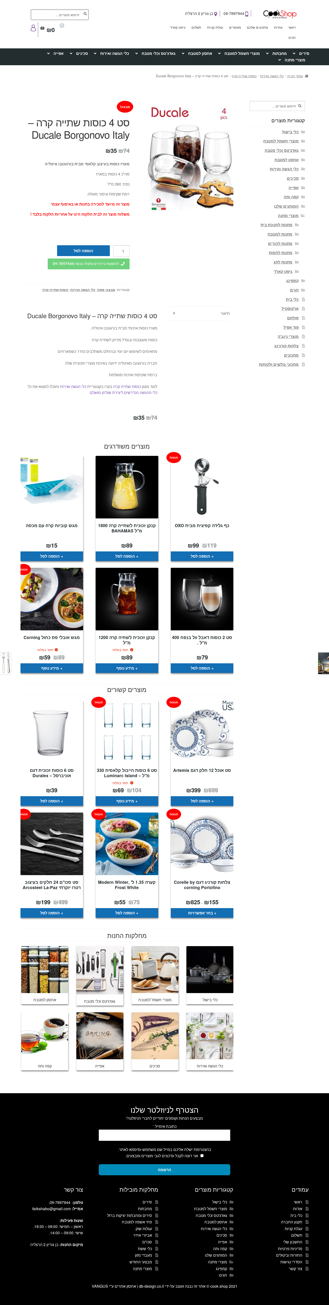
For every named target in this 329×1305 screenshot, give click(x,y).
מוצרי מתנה (295, 60)
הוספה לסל (83, 250)
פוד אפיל (291, 327)
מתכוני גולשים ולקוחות (279, 364)
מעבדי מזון (143, 1255)
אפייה (58, 53)
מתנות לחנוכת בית (276, 224)
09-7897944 (234, 13)
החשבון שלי (292, 1242)
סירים (304, 53)
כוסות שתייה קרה (244, 75)
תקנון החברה (291, 1222)
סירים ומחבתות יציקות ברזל (129, 1215)
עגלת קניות (215, 27)
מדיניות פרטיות (290, 1248)
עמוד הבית (295, 75)
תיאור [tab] (225, 313)
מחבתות (279, 53)
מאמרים (235, 27)
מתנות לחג (283, 262)
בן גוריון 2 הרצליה (199, 13)
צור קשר (295, 1268)
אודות (278, 27)
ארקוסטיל (290, 308)
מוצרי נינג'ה (288, 336)
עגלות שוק (144, 1228)
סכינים (82, 53)
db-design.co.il (152, 1286)
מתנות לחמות (280, 252)
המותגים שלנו (286, 206)
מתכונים (291, 355)
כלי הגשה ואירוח (114, 53)
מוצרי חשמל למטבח (242, 53)
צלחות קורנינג (286, 346)
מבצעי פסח (106, 289)
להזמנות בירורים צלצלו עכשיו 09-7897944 (86, 264)
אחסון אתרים (125, 1286)
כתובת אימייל (165, 1126)
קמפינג (292, 280)
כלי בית (292, 299)
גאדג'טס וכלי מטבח (159, 53)
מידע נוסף (125, 668)
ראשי (292, 27)
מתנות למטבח (280, 234)
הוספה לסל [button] (200, 556)
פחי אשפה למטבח (137, 1222)
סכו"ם (147, 1242)
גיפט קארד (177, 27)
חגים (292, 37)
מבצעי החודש (141, 1262)
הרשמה (164, 1169)
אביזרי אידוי (142, 1235)
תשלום (196, 27)
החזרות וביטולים (289, 1255)
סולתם (293, 318)
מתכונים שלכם (257, 27)
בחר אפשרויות (200, 913)
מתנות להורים (280, 243)
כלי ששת (145, 1248)
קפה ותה (291, 197)
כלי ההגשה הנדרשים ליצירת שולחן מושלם (123, 392)
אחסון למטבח (200, 53)
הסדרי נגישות (291, 1262)
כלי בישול (290, 132)
